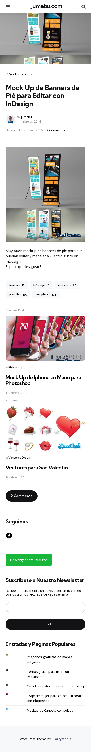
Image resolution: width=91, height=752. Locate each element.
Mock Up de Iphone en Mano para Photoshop (43, 380)
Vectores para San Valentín (37, 467)
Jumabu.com (46, 6)
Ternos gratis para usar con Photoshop (48, 674)
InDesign (41, 285)
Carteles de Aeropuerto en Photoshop (56, 686)
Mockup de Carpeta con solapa (50, 710)
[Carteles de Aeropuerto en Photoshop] (10, 684)
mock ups (67, 285)
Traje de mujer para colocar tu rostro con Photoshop (55, 698)
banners (16, 285)
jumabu (26, 117)
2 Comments (56, 130)
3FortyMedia (61, 739)
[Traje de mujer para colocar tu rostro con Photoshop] (10, 694)
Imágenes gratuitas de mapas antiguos (49, 659)
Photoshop (15, 367)
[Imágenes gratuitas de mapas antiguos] (10, 655)
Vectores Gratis (20, 74)
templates (46, 294)
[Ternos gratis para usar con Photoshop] (10, 670)
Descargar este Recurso (28, 560)
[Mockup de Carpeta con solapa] (10, 709)
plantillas (18, 294)
